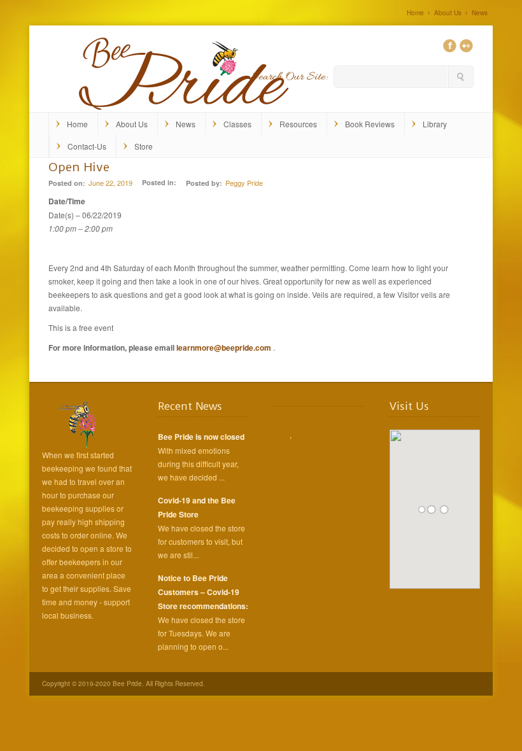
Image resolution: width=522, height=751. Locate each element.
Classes (237, 123)
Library (435, 123)
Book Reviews (370, 123)
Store (143, 146)
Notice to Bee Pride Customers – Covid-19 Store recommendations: (203, 592)
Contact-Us (86, 146)
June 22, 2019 (110, 183)
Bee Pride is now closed (201, 436)
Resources (298, 123)
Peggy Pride (244, 183)
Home (415, 12)
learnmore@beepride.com (223, 347)
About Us (448, 12)
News (480, 12)
